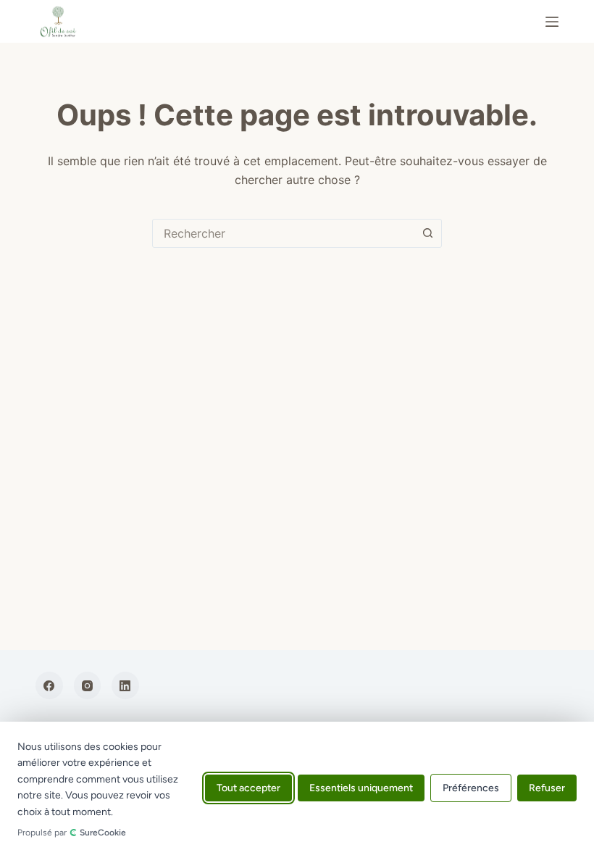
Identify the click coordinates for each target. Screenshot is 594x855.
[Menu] (552, 21)
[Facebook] (49, 685)
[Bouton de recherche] (427, 233)
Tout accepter (248, 789)
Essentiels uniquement (361, 789)
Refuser (547, 789)
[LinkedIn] (125, 685)
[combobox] (283, 233)
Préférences (471, 789)
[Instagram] (87, 685)
